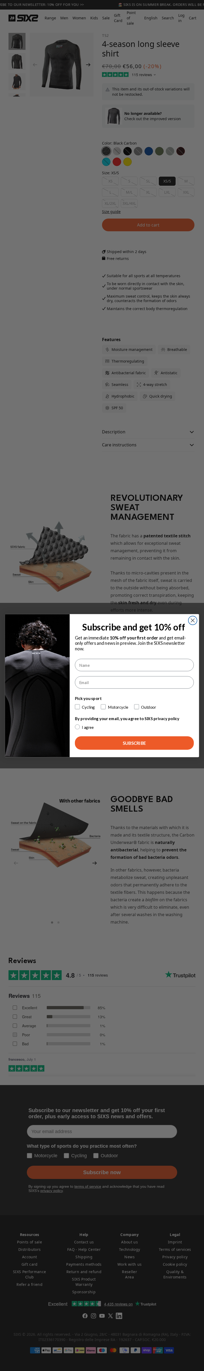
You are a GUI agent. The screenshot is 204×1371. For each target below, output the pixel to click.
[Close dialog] (192, 620)
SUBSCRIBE (134, 743)
